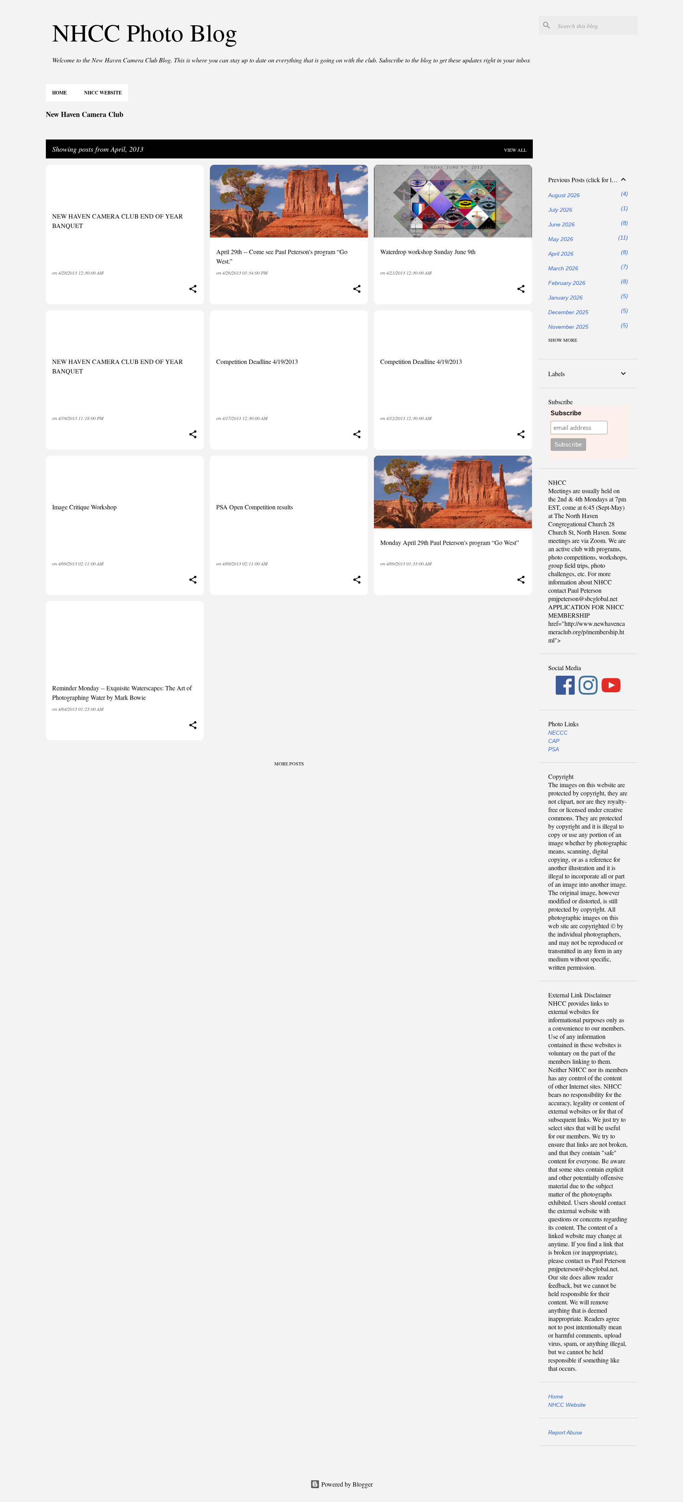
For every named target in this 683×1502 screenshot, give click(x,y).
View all (515, 150)
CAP (553, 741)
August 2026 (564, 195)
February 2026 (566, 283)
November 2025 (568, 327)
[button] (193, 289)
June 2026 (561, 224)
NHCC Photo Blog (144, 32)
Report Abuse (565, 1432)
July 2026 (560, 210)
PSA (553, 749)
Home (59, 92)
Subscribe (566, 413)
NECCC (558, 732)
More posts (289, 763)
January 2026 (565, 297)
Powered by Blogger (346, 1484)
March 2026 (563, 268)
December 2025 (568, 312)
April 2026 (561, 254)
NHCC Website (103, 92)
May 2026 (560, 239)
